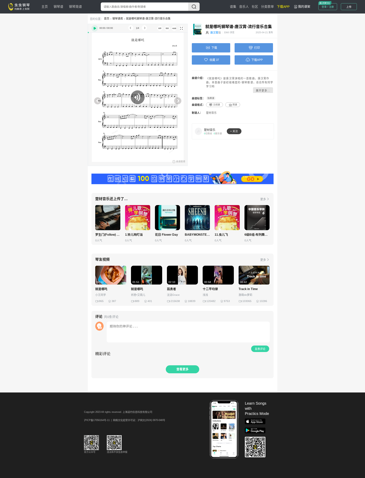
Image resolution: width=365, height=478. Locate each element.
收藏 (212, 59)
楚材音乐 (211, 112)
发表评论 (260, 348)
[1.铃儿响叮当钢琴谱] (137, 217)
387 (114, 301)
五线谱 (216, 104)
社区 (255, 6)
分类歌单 (267, 6)
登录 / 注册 (328, 6)
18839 (191, 301)
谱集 (233, 6)
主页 (44, 6)
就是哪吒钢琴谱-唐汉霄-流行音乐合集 (148, 18)
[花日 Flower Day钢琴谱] (167, 217)
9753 (227, 301)
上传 (349, 6)
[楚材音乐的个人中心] (198, 131)
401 (150, 301)
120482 (211, 301)
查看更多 (182, 369)
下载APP (283, 6)
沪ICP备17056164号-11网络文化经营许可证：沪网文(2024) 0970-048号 (124, 420)
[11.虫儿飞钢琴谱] (227, 217)
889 (137, 301)
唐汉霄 (214, 32)
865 (101, 301)
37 (217, 59)
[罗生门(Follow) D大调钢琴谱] (107, 217)
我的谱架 (304, 6)
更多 (263, 199)
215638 (175, 301)
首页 (106, 18)
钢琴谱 (58, 6)
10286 (263, 301)
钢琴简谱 (75, 6)
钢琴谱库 (117, 18)
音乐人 (244, 6)
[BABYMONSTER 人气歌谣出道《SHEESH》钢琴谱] (197, 217)
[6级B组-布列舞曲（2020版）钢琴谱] (257, 217)
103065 (247, 301)
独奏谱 (210, 98)
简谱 (234, 104)
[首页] (19, 6)
